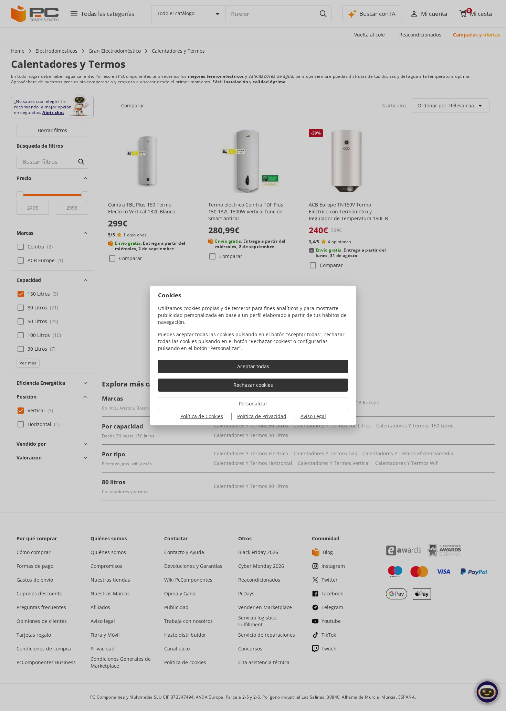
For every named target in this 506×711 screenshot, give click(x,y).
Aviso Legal (313, 416)
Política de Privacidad (261, 416)
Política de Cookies (201, 416)
